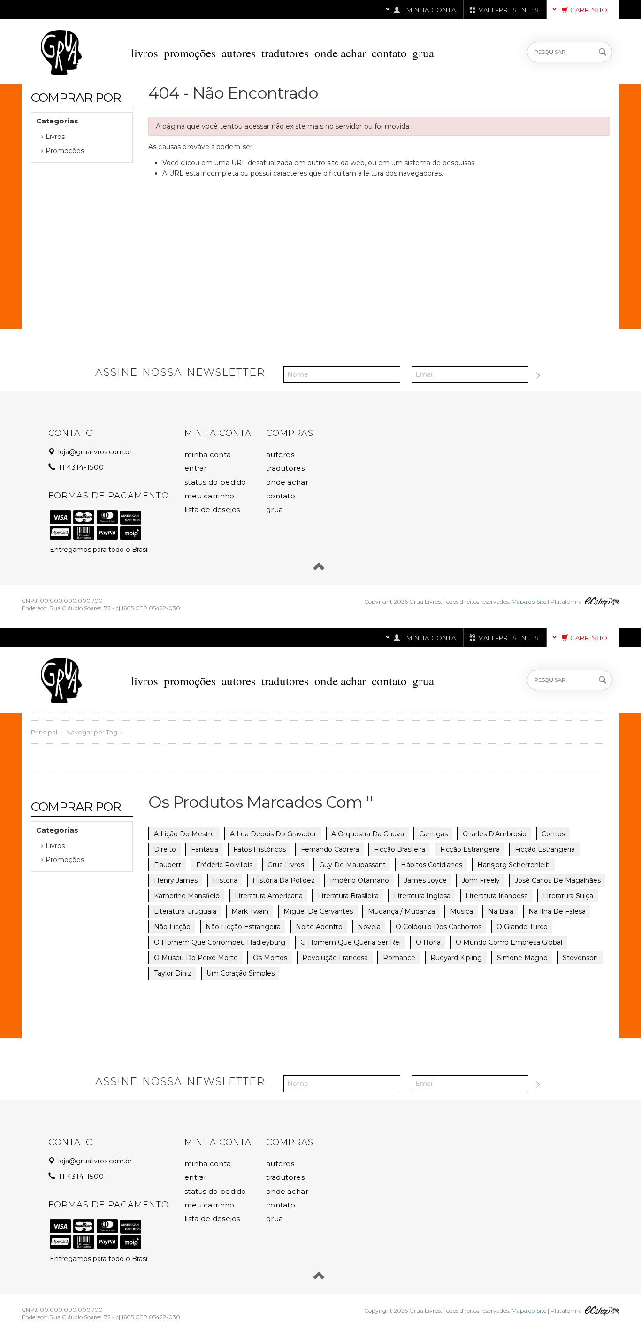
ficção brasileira (399, 849)
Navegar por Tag (91, 732)
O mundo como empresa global (509, 942)
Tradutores (285, 53)
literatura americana (269, 896)
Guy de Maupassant (352, 865)
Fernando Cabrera (330, 849)
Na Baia (500, 911)
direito (165, 849)
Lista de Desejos (212, 509)
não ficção (172, 927)
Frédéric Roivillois (224, 865)
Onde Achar (340, 53)
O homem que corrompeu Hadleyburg (219, 942)
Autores (238, 53)
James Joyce (425, 880)
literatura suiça (568, 896)
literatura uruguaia (185, 911)
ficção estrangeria (545, 849)
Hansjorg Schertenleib (513, 865)
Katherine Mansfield (187, 896)
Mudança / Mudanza (401, 911)
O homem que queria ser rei (350, 942)
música (461, 911)
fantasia (204, 849)
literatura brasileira (348, 896)
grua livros (285, 865)
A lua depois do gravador (273, 834)
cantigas (433, 834)
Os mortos (270, 958)
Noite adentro (319, 927)
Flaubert (167, 865)
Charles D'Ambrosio (495, 834)
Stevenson (580, 958)
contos (553, 834)
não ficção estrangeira (243, 927)
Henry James (176, 880)
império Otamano (359, 880)
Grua (423, 53)
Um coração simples (240, 973)
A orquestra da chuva (367, 834)
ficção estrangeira (470, 849)
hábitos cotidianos (431, 865)
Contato (389, 53)
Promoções (190, 53)
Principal (44, 732)
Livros (144, 53)
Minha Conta (207, 454)
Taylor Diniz (172, 973)
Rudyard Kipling (456, 958)
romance (399, 958)
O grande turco (522, 927)
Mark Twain (249, 911)
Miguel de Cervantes (318, 911)
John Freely (481, 880)
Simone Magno (522, 958)
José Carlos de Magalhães (558, 880)
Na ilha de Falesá (557, 911)
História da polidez (283, 880)
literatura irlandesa (496, 896)
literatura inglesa (422, 896)
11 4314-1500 (80, 467)
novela (369, 927)
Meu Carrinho (209, 495)
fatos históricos (259, 849)
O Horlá (428, 942)
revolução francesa (335, 958)
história (225, 880)
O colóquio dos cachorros (438, 927)
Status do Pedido (215, 482)
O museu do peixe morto (196, 958)
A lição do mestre (184, 834)
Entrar (195, 468)
